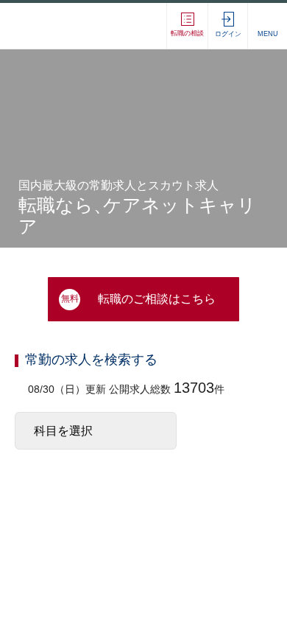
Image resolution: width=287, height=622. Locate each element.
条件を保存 (210, 591)
